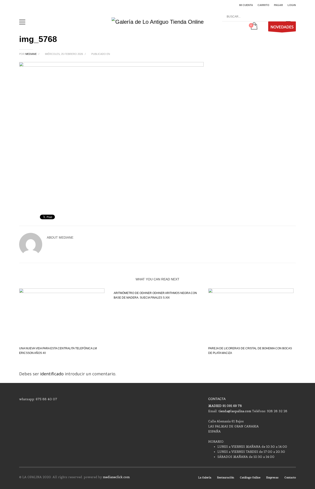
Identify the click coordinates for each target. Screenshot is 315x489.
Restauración (225, 477)
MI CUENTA (246, 5)
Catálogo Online (250, 477)
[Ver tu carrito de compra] (254, 26)
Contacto (290, 477)
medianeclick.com (116, 477)
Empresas (272, 477)
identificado (52, 373)
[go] (288, 16)
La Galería (204, 477)
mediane (31, 54)
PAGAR (278, 5)
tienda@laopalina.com (234, 411)
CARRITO (263, 5)
